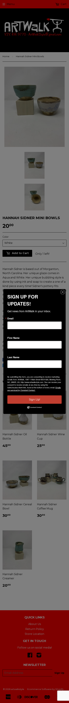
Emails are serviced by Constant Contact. (34, 388)
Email (10, 318)
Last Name (13, 357)
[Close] (63, 292)
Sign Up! (34, 399)
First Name (13, 338)
